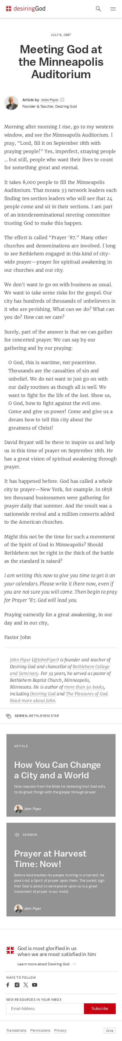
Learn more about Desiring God (44, 964)
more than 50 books (84, 687)
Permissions (40, 1030)
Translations (16, 1030)
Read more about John (32, 700)
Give (109, 1030)
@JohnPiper (45, 659)
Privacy (60, 1030)
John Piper (20, 659)
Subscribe (100, 1008)
